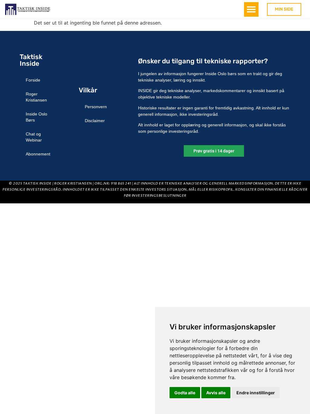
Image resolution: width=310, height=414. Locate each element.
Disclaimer (95, 120)
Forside (33, 80)
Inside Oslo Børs (36, 117)
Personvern (96, 106)
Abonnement (38, 154)
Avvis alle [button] (216, 392)
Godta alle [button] (184, 392)
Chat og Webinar (34, 137)
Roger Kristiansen (36, 97)
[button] (251, 9)
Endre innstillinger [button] (255, 392)
